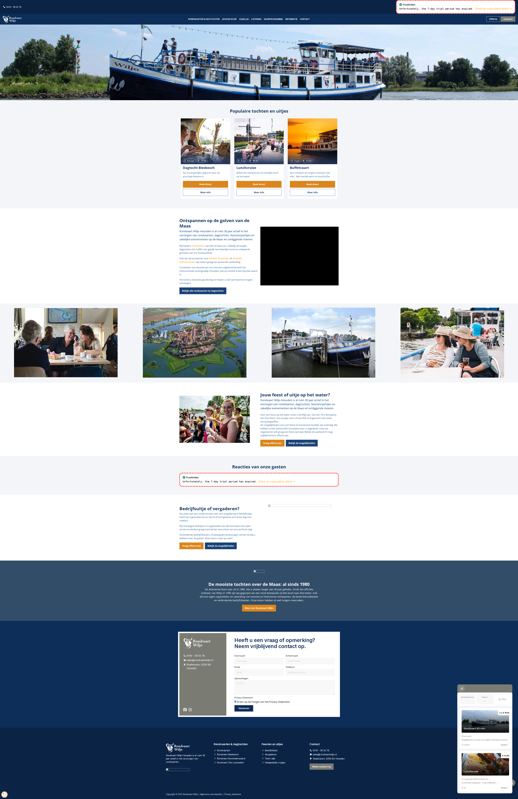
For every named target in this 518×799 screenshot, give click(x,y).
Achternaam (292, 656)
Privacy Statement (243, 698)
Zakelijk (244, 19)
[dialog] (4, 794)
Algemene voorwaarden (211, 794)
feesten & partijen (219, 258)
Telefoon (290, 667)
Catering (256, 19)
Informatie (291, 19)
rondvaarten (198, 245)
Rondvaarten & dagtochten (204, 19)
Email (237, 667)
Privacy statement (232, 794)
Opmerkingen (241, 678)
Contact (305, 19)
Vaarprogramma (273, 19)
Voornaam (239, 656)
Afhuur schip (229, 19)
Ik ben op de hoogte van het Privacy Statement (263, 701)
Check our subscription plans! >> (493, 8)
